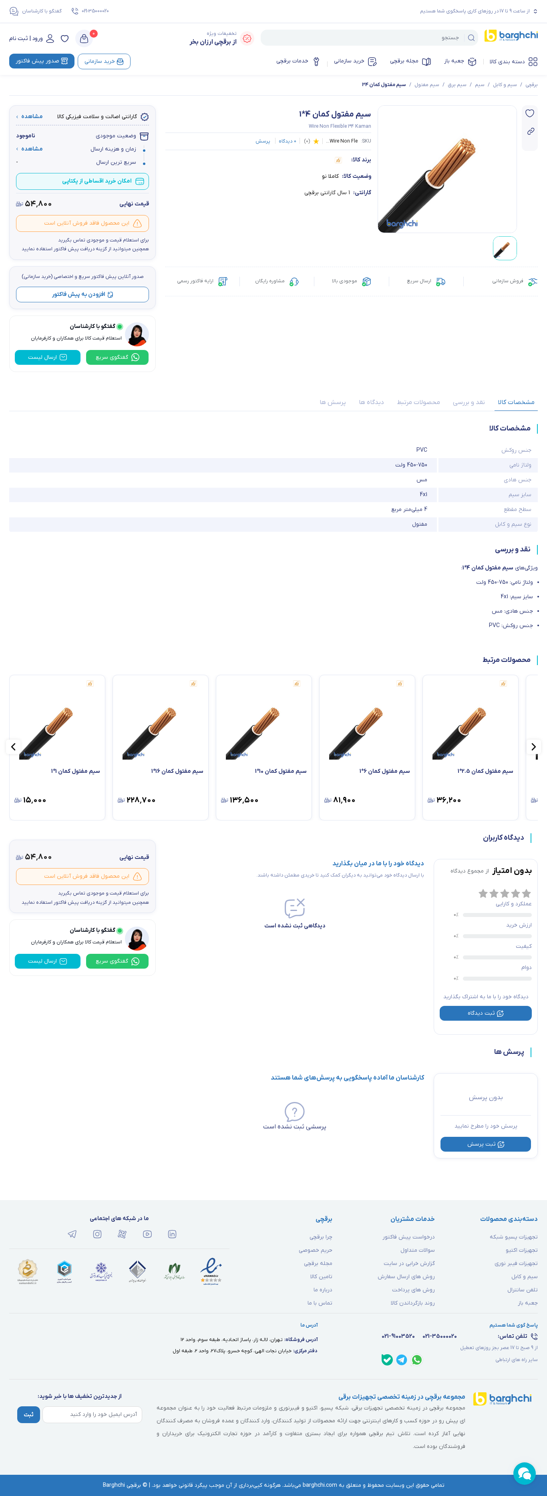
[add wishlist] (530, 113)
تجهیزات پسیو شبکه (514, 1237)
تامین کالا (321, 1277)
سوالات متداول (417, 1250)
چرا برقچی (321, 1237)
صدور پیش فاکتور (37, 61)
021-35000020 (95, 11)
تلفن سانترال (522, 1290)
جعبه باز (454, 61)
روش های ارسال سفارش (406, 1277)
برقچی (531, 85)
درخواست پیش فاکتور (408, 1237)
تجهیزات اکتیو (522, 1250)
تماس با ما (320, 1303)
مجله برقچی (404, 61)
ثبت (29, 1415)
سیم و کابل (505, 85)
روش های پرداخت (413, 1290)
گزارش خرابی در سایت (409, 1263)
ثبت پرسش (481, 1144)
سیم (480, 85)
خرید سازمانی (349, 61)
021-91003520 (398, 1336)
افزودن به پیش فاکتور (78, 294)
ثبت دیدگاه (481, 1013)
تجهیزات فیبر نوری (516, 1263)
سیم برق (457, 85)
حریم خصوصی (315, 1250)
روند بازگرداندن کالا (413, 1303)
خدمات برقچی (292, 61)
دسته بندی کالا (507, 62)
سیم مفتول (426, 85)
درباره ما (323, 1290)
